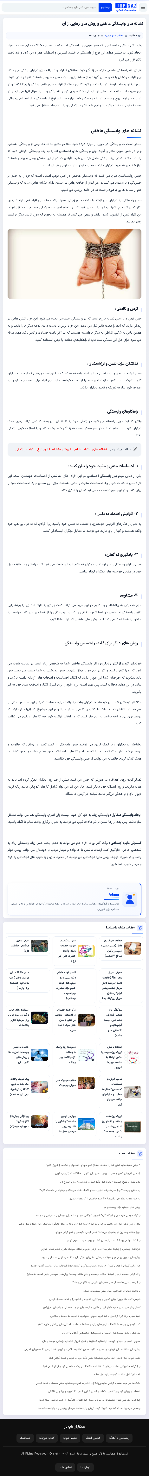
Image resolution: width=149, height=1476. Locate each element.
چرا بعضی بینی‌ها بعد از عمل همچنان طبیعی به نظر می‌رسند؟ (106, 1282)
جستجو (105, 7)
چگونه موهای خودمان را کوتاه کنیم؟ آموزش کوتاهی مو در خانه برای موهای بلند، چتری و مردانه (88, 1215)
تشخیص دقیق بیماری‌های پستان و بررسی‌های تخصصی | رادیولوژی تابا (101, 1333)
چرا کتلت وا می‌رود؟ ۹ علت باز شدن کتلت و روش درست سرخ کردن (103, 1240)
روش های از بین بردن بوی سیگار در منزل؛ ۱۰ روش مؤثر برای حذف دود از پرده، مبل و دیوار (91, 1257)
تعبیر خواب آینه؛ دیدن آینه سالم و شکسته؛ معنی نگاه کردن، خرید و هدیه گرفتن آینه (94, 1358)
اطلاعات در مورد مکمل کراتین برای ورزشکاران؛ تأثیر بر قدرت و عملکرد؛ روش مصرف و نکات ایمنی (88, 1383)
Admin (114, 894)
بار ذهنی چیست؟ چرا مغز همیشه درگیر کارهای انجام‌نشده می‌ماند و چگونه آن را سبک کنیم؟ (89, 1190)
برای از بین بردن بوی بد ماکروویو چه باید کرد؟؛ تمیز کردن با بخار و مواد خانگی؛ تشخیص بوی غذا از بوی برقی (79, 1224)
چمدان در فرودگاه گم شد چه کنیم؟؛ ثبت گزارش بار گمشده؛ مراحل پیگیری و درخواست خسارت (89, 1408)
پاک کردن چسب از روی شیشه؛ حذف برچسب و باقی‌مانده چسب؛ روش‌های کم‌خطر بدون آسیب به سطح (83, 1274)
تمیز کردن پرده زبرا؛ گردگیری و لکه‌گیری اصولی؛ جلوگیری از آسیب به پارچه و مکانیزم (95, 1316)
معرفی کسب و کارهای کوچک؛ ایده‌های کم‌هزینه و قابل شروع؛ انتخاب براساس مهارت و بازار (91, 1341)
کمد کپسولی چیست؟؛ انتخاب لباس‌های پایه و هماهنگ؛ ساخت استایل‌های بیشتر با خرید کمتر (89, 1324)
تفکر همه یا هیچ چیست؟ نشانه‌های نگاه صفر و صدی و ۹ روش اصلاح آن (100, 1182)
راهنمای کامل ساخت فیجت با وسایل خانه (117, 1375)
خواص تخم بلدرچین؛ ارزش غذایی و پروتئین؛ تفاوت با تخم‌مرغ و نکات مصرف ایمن (94, 1299)
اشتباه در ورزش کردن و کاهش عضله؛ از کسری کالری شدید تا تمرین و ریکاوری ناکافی (94, 1391)
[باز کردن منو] (143, 7)
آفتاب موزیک (47, 1438)
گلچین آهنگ (93, 1438)
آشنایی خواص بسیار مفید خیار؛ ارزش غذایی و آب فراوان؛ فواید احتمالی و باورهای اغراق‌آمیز (91, 1308)
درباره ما (85, 1467)
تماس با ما (65, 1467)
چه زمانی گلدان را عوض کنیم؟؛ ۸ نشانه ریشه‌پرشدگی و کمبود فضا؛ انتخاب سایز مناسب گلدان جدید (85, 1266)
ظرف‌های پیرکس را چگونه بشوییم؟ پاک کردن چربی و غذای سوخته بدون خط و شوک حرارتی (90, 1249)
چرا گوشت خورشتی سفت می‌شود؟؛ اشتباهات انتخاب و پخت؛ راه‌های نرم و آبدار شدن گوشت (90, 1366)
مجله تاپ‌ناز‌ (126, 7)
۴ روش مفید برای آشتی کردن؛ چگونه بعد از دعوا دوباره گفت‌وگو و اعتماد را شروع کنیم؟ (93, 1165)
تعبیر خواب (70, 1438)
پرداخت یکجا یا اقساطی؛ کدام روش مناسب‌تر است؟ (111, 1291)
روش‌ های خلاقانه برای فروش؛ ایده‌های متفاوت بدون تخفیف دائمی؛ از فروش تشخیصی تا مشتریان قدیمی (82, 1349)
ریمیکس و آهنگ (119, 1438)
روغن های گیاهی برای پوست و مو (122, 1207)
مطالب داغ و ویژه (114, 35)
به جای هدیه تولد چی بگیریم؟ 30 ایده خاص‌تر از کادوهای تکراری (104, 1199)
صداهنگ (25, 1438)
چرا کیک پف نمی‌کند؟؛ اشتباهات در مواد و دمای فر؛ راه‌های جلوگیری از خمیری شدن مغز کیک (89, 1400)
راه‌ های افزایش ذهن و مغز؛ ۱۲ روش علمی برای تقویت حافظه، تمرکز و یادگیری (97, 1173)
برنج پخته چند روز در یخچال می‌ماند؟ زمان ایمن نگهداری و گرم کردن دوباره (97, 1232)
